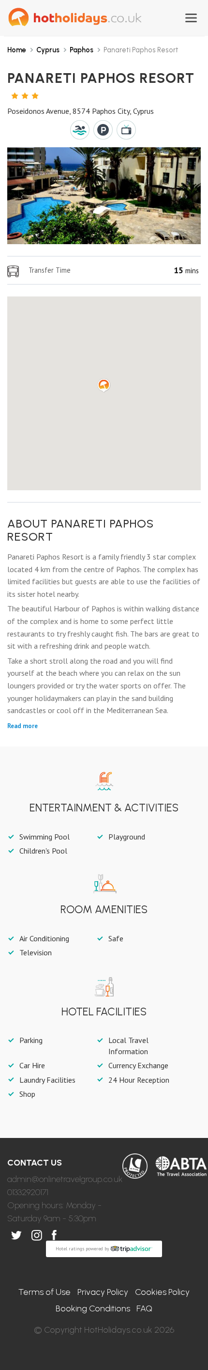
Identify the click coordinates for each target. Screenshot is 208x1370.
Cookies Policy (162, 1292)
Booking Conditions (93, 1308)
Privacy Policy (102, 1292)
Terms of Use (44, 1292)
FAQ (144, 1308)
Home (16, 50)
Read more (22, 726)
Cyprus (47, 50)
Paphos (81, 50)
